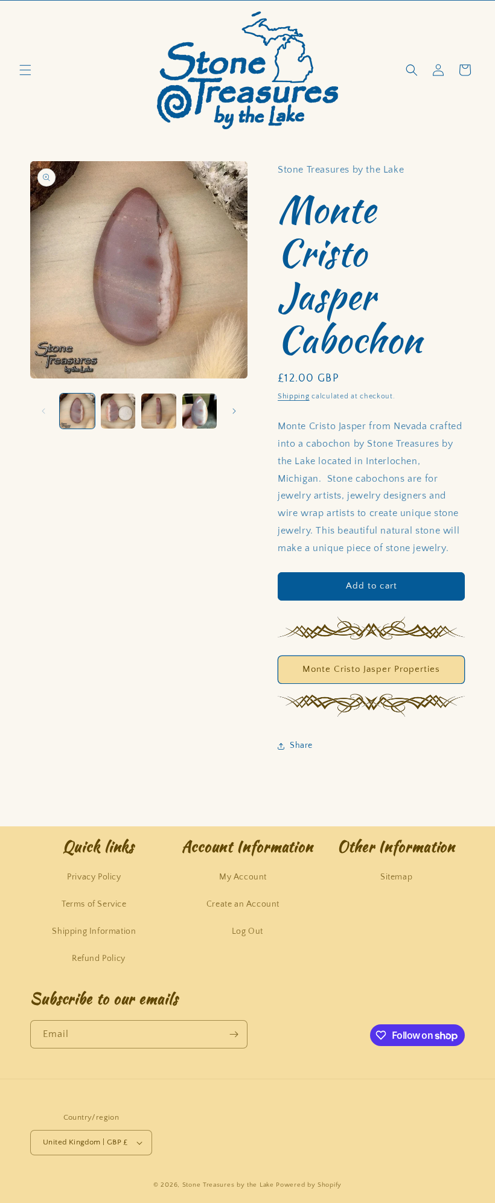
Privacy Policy (94, 877)
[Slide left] (43, 411)
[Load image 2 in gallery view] (118, 411)
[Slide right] (234, 411)
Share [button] (301, 745)
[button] (25, 70)
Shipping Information (94, 931)
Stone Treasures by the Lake (228, 1185)
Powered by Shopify (309, 1185)
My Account (243, 877)
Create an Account (242, 904)
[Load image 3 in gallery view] (158, 411)
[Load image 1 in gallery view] (77, 411)
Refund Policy (99, 958)
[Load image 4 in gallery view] (199, 411)
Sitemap (396, 877)
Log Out (247, 931)
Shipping (294, 396)
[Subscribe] (233, 1034)
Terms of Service (94, 904)
